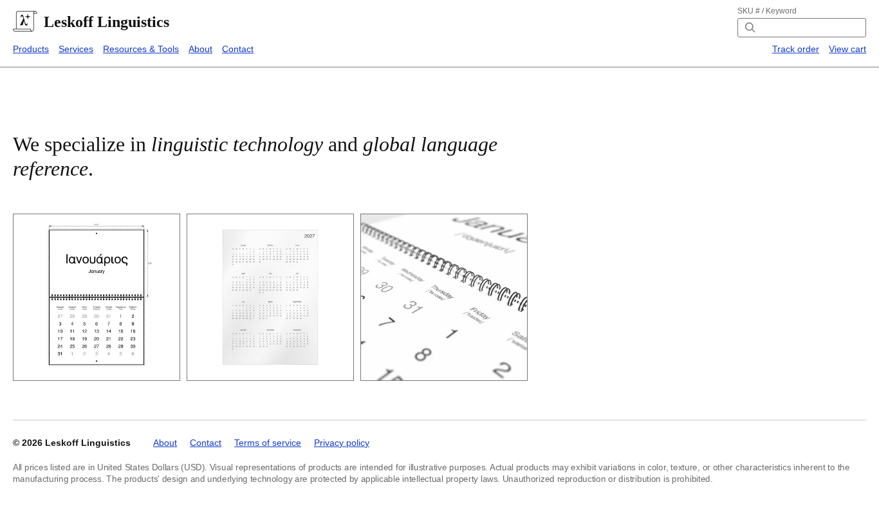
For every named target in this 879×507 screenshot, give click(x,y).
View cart (847, 49)
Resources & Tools (141, 49)
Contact (238, 49)
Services (76, 49)
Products (31, 49)
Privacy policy (341, 443)
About (200, 49)
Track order (795, 49)
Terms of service (267, 443)
